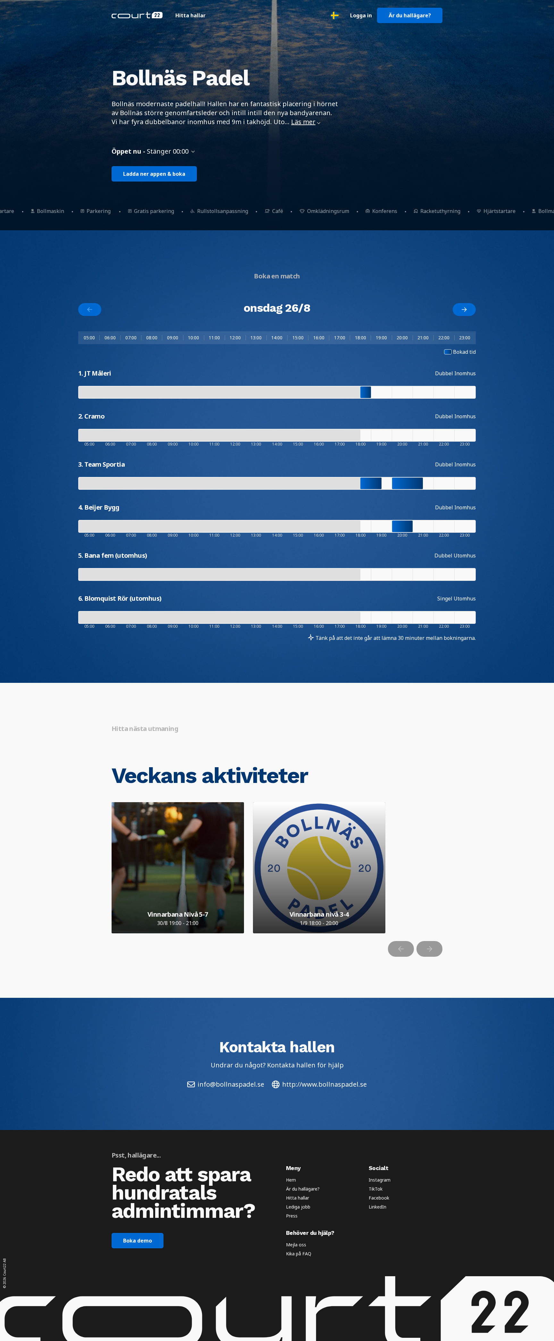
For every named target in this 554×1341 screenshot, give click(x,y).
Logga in (361, 15)
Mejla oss (296, 1245)
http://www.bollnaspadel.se (324, 1084)
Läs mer (303, 121)
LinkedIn (377, 1207)
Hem (291, 1180)
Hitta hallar (190, 15)
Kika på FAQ (298, 1254)
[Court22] (137, 15)
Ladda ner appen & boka (154, 173)
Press (292, 1216)
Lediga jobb (298, 1207)
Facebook (379, 1198)
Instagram (379, 1180)
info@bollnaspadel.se (230, 1084)
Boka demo (137, 1240)
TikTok (375, 1189)
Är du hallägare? (410, 15)
